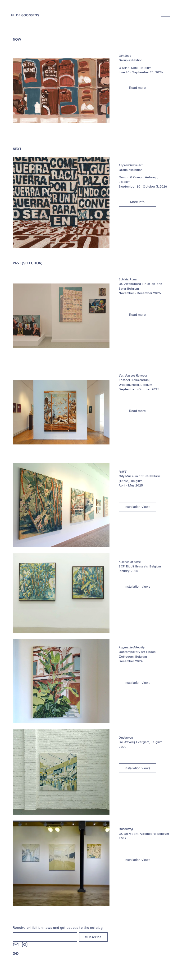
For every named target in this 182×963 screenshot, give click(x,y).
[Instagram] (24, 944)
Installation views (137, 507)
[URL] (15, 953)
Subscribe (93, 937)
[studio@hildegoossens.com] (15, 944)
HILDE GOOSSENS (25, 15)
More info (137, 202)
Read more (137, 88)
